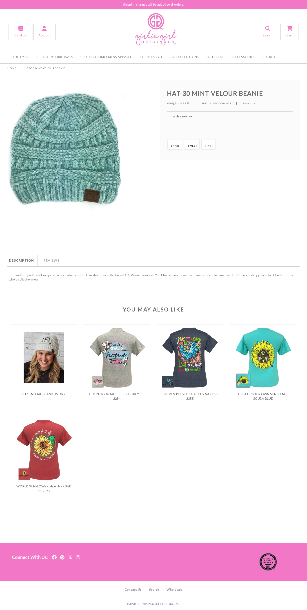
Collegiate (216, 57)
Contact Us (133, 589)
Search (154, 589)
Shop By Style (151, 57)
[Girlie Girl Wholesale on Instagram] (78, 556)
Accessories (243, 57)
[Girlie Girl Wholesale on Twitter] (70, 556)
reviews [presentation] (51, 260)
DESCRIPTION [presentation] (21, 260)
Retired (268, 57)
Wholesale (174, 589)
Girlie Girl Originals (54, 57)
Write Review (183, 116)
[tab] (22, 260)
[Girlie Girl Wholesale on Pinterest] (62, 556)
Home (11, 68)
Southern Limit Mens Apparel (106, 57)
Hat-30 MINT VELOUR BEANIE (44, 68)
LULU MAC (21, 57)
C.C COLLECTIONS (184, 57)
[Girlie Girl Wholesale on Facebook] (54, 556)
